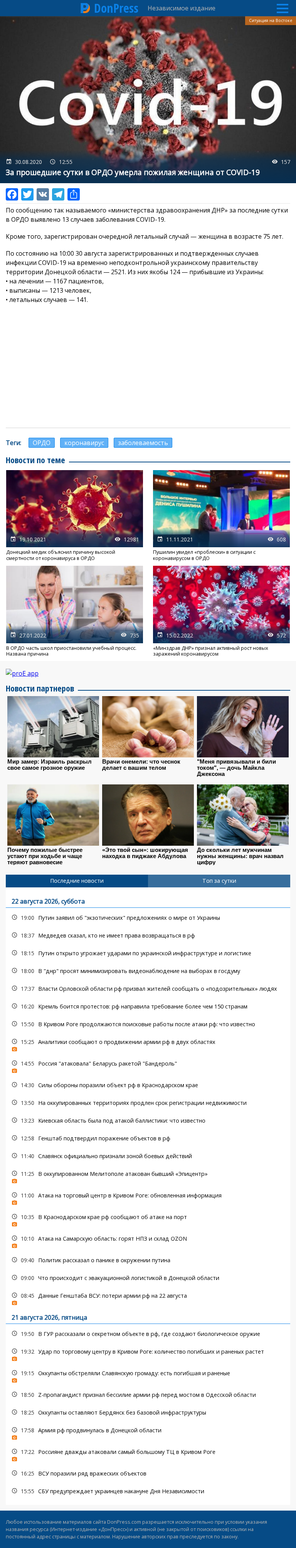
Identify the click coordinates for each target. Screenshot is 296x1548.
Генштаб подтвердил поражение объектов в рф (148, 1138)
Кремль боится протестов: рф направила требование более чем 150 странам (148, 1006)
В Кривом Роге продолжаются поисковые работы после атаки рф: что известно (148, 1024)
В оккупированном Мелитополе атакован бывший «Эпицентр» (148, 1175)
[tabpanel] (148, 1196)
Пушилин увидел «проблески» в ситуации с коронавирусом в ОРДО (221, 515)
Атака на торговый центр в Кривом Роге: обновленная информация (148, 1197)
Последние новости (77, 880)
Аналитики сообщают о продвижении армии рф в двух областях (148, 1044)
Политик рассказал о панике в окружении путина (148, 1260)
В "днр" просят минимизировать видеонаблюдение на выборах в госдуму (148, 971)
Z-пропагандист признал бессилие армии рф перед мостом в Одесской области (148, 1395)
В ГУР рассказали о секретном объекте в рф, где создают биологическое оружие (148, 1334)
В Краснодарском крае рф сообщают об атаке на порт (148, 1219)
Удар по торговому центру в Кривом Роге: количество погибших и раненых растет (148, 1353)
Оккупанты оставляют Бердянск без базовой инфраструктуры (148, 1412)
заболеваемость (143, 442)
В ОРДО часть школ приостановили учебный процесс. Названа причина (74, 611)
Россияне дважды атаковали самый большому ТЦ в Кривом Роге (148, 1454)
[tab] (77, 881)
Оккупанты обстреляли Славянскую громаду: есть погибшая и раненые (148, 1375)
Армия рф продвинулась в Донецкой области (148, 1432)
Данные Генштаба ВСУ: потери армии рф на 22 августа (148, 1297)
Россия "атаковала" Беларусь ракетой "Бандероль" (148, 1065)
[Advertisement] (148, 366)
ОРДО (41, 442)
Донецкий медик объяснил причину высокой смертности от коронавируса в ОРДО (74, 515)
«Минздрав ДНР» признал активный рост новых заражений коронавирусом (221, 611)
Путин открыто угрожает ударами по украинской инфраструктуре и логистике (148, 953)
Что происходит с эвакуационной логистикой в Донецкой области (148, 1278)
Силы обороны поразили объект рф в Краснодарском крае (148, 1085)
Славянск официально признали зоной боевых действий (148, 1156)
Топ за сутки (219, 880)
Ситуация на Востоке (270, 20)
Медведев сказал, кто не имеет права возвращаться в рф (148, 935)
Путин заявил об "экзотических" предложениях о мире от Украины (148, 918)
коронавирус (84, 442)
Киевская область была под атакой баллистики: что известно (148, 1120)
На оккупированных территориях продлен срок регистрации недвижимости (148, 1103)
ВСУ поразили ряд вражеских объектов (148, 1473)
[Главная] (86, 8)
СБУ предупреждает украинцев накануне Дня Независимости (148, 1491)
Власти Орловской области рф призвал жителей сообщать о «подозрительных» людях (148, 989)
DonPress (116, 8)
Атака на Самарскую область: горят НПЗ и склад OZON (148, 1240)
